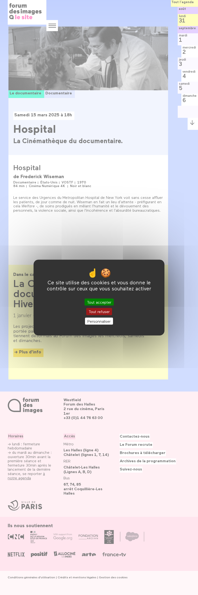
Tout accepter (99, 302)
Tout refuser (99, 311)
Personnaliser (99, 321)
